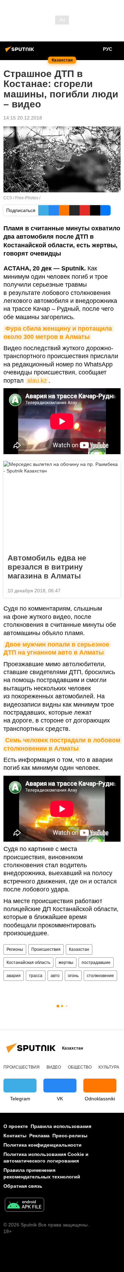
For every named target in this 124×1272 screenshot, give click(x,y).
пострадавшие (96, 962)
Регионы (15, 949)
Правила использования (61, 1126)
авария (14, 975)
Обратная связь (22, 1186)
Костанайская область (28, 962)
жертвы (66, 962)
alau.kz (37, 380)
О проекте (15, 1126)
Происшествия (46, 949)
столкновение (100, 975)
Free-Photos (26, 197)
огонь (73, 975)
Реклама (39, 1135)
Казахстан (79, 949)
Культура (109, 1067)
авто (55, 975)
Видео (53, 1067)
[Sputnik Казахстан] (20, 52)
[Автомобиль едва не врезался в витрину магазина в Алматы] (62, 505)
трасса (35, 975)
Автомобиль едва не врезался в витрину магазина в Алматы (47, 567)
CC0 (7, 197)
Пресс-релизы (69, 1135)
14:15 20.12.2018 (22, 118)
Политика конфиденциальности (42, 1145)
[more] (113, 590)
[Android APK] (24, 1205)
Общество (80, 1067)
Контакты (15, 1135)
